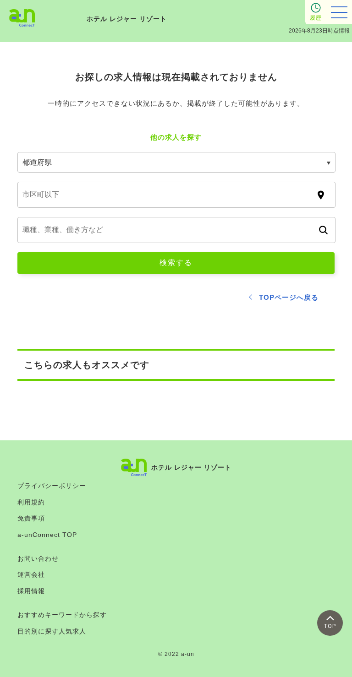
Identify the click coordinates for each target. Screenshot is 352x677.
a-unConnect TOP (47, 534)
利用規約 (31, 502)
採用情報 (31, 591)
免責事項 (31, 518)
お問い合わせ (38, 558)
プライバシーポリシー (51, 485)
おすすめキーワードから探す (62, 614)
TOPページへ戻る (289, 297)
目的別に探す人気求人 (51, 631)
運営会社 (31, 574)
